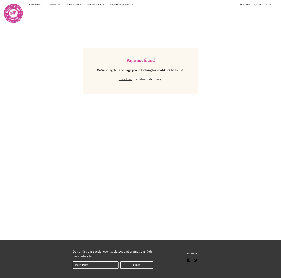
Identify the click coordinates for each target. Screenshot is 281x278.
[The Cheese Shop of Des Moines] (13, 13)
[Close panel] (277, 244)
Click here (125, 79)
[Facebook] (188, 260)
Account (245, 4)
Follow (258, 4)
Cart (268, 4)
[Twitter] (195, 260)
